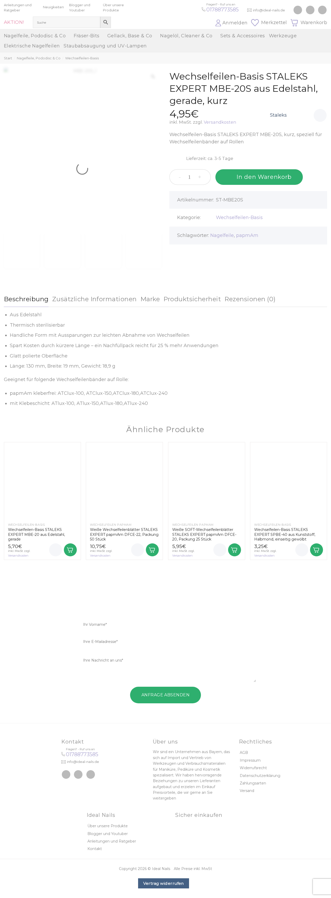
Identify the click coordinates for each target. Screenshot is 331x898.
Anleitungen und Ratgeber (111, 841)
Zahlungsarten (253, 783)
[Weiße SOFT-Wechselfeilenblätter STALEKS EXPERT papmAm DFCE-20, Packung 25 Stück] (206, 480)
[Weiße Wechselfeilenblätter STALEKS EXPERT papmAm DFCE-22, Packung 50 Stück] (124, 480)
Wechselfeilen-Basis (82, 58)
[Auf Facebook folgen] (298, 10)
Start (8, 58)
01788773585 (222, 9)
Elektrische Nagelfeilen (32, 46)
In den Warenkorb (264, 176)
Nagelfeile (222, 235)
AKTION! (14, 22)
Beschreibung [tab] (26, 299)
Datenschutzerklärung (260, 775)
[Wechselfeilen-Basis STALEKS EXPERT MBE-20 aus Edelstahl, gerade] (42, 480)
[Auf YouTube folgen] (322, 10)
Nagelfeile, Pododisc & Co (35, 36)
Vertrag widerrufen (163, 883)
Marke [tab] (150, 299)
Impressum (250, 760)
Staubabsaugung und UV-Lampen (105, 46)
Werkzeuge (283, 36)
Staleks (278, 115)
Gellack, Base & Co (129, 36)
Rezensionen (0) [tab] (249, 299)
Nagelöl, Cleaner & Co (186, 36)
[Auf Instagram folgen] (310, 10)
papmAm (247, 235)
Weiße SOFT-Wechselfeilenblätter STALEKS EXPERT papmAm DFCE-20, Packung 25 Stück (204, 534)
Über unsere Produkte (107, 826)
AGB (244, 752)
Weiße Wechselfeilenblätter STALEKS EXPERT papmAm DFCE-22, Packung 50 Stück (124, 534)
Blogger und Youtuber (107, 833)
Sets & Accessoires (242, 36)
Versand (247, 790)
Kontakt (94, 848)
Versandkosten (220, 122)
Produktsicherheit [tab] (192, 299)
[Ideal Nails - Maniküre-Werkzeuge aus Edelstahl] (165, 15)
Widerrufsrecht (253, 768)
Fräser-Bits (87, 36)
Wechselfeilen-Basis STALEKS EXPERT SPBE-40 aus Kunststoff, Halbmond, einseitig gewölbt (284, 534)
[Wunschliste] (320, 115)
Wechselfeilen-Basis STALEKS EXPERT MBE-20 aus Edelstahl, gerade (36, 534)
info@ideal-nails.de (269, 10)
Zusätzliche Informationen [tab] (94, 299)
